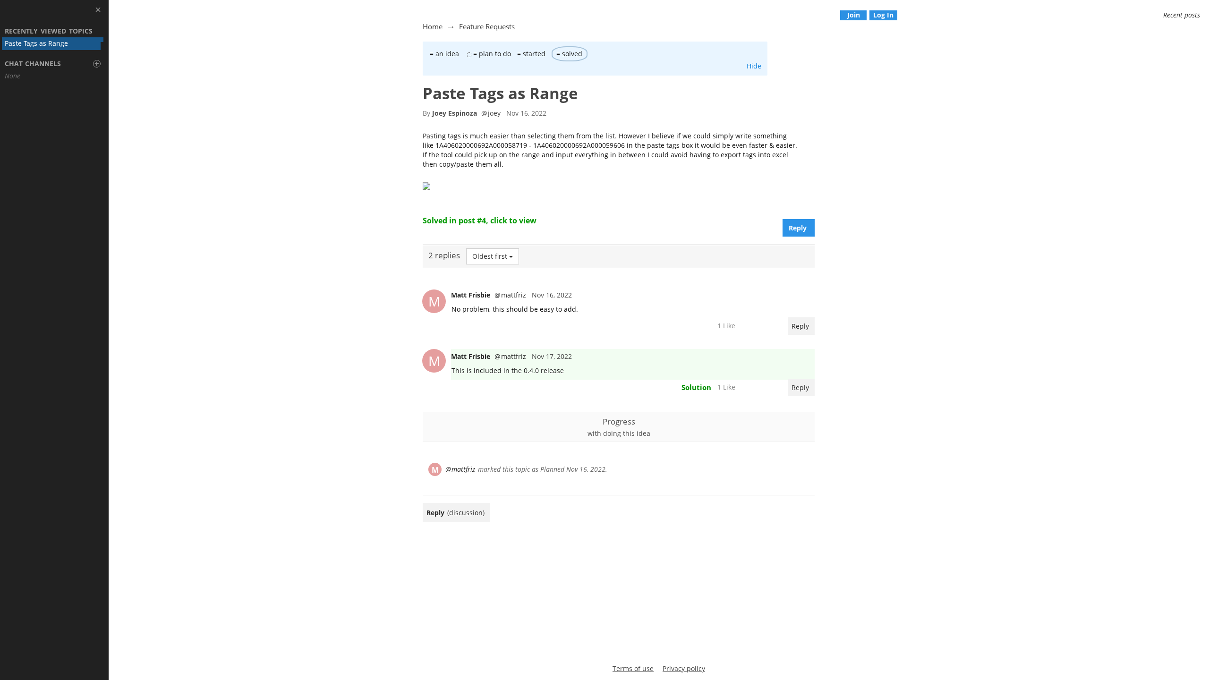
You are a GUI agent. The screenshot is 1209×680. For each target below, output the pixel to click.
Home (433, 26)
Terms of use (633, 668)
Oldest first (489, 256)
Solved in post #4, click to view (479, 220)
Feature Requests (487, 26)
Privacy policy (684, 668)
